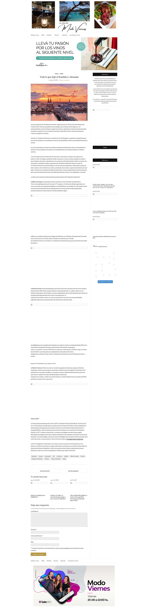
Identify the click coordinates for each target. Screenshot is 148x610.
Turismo (47, 459)
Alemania (34, 456)
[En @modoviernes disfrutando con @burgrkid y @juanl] (102, 270)
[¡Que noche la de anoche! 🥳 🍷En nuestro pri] (102, 258)
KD (54, 456)
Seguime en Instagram (106, 281)
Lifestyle (49, 35)
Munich (83, 456)
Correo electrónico (37, 536)
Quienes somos (35, 35)
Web (32, 542)
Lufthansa (59, 456)
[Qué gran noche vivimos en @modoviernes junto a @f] (102, 276)
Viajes (61, 73)
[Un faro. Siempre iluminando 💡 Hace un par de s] (107, 258)
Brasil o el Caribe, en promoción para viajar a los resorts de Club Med (58, 497)
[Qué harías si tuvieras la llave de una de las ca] (96, 252)
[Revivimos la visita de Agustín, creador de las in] (96, 276)
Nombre (34, 529)
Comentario (35, 511)
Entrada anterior (45, 471)
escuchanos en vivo (75, 35)
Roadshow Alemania (37, 459)
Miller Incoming (74, 456)
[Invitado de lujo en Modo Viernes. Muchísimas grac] (107, 270)
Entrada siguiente (73, 471)
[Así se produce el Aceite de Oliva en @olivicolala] (113, 276)
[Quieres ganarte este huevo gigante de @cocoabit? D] (102, 252)
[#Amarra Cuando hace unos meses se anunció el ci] (107, 276)
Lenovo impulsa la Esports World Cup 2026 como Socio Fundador (104, 211)
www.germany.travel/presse (75, 439)
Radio (42, 35)
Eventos (57, 35)
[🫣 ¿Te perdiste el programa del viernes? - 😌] (96, 264)
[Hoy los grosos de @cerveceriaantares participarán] (113, 270)
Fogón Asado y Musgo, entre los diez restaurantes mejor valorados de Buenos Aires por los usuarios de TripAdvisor (104, 186)
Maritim (66, 456)
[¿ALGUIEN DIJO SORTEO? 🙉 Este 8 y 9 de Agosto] (107, 252)
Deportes (64, 35)
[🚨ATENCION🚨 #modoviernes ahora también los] (96, 270)
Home (56, 73)
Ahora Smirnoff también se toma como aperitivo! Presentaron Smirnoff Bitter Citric (78, 497)
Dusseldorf (48, 456)
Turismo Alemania (56, 459)
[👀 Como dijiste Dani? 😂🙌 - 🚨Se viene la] (102, 264)
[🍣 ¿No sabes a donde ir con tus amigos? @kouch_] (113, 264)
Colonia (41, 456)
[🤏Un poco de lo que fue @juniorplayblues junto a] (107, 264)
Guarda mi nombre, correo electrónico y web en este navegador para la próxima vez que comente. (57, 549)
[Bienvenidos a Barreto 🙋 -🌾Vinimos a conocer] (113, 258)
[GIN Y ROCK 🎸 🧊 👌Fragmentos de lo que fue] (96, 258)
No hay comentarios (64, 80)
